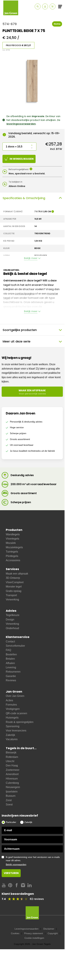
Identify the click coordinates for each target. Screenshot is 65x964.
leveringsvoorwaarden (21, 123)
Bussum (10, 795)
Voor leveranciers (16, 730)
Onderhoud (12, 628)
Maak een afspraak (17, 573)
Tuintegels (12, 551)
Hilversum (12, 778)
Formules (11, 704)
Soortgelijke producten (20, 330)
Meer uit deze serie (16, 341)
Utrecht (10, 761)
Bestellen (11, 654)
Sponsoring (12, 726)
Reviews (11, 680)
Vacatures (12, 739)
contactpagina (24, 294)
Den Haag (12, 765)
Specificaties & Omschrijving (24, 198)
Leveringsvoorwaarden (27, 928)
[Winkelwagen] (52, 6)
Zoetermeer (12, 770)
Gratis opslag (13, 591)
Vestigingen (13, 709)
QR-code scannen (16, 713)
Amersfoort (12, 774)
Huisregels (12, 717)
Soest (9, 804)
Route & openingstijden (19, 722)
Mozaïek (11, 543)
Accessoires (13, 560)
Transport (11, 595)
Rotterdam (12, 757)
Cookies (15, 933)
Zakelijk (10, 735)
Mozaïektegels (14, 547)
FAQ (8, 650)
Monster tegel (14, 586)
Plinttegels (12, 556)
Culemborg (12, 782)
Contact (10, 641)
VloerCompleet (14, 582)
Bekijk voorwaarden (16, 864)
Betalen (10, 658)
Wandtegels (13, 534)
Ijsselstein (12, 791)
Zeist (9, 800)
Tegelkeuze (12, 615)
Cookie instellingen (34, 938)
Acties (9, 700)
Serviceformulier (15, 645)
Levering (11, 667)
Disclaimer (48, 928)
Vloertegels (12, 538)
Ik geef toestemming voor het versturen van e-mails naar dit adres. (33, 861)
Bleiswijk (11, 752)
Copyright (53, 933)
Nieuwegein (13, 787)
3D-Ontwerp (13, 577)
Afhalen (10, 663)
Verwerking (12, 599)
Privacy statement (33, 933)
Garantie (11, 676)
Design (10, 619)
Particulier (11, 822)
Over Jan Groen (15, 696)
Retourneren (13, 671)
